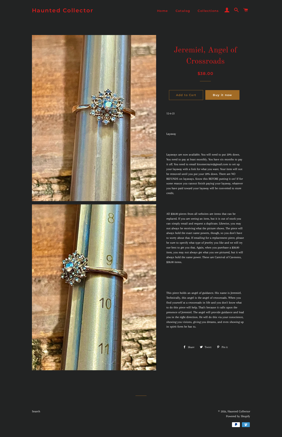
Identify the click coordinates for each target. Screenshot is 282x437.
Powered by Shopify (238, 416)
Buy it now (222, 95)
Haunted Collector (63, 10)
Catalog (183, 11)
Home (162, 11)
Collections (208, 11)
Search (36, 411)
